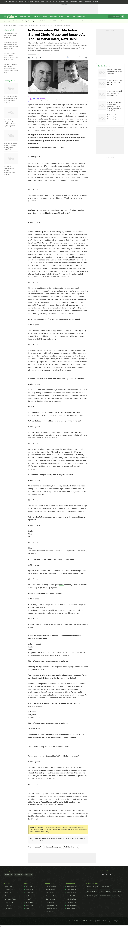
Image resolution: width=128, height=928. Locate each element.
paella (61, 585)
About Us (16, 921)
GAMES (81, 1)
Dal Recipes (50, 902)
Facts (84, 21)
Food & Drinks (55, 21)
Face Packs (29, 902)
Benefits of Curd (72, 896)
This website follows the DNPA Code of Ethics (81, 921)
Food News (16, 21)
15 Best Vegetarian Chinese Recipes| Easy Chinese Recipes (114, 117)
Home (5, 25)
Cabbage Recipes (51, 905)
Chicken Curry (105, 887)
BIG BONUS (88, 1)
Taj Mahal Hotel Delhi (71, 847)
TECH (66, 1)
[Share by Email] (82, 57)
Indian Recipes (92, 883)
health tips (50, 838)
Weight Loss (8, 874)
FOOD (42, 1)
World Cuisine (44, 21)
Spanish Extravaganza (53, 847)
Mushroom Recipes (52, 896)
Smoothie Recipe (72, 905)
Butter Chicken (117, 891)
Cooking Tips (18, 874)
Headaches (8, 908)
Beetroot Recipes (51, 908)
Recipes (44, 16)
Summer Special (71, 883)
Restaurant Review (74, 21)
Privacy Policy (7, 921)
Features (36, 16)
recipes (59, 838)
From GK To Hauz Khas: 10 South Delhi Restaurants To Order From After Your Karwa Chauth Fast (114, 106)
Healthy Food (9, 902)
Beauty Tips (29, 905)
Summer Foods (71, 889)
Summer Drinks (71, 893)
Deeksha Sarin (32, 54)
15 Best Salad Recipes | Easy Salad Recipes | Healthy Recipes (114, 93)
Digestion (8, 905)
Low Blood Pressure (11, 899)
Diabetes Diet (9, 889)
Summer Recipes (72, 886)
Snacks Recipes (51, 912)
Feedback (25, 921)
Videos (61, 16)
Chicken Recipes (92, 887)
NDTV (5, 1)
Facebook (73, 838)
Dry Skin (28, 896)
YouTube (43, 841)
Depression (8, 896)
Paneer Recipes (51, 893)
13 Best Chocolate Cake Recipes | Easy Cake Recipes (114, 82)
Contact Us (40, 921)
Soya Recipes (50, 899)
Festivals (64, 21)
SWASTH (61, 1)
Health (68, 16)
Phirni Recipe (71, 908)
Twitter (34, 841)
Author (32, 921)
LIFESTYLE (48, 1)
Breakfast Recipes (105, 896)
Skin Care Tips (71, 899)
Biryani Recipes (105, 891)
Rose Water (29, 889)
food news (42, 838)
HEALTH (55, 1)
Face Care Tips (71, 902)
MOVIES (37, 1)
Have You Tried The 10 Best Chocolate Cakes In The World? (114, 71)
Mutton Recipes (92, 891)
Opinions (35, 21)
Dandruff (28, 899)
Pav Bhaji (117, 896)
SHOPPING (95, 1)
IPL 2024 (30, 1)
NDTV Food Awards (79, 16)
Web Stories (53, 16)
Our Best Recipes (104, 66)
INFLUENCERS (73, 1)
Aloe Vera (29, 886)
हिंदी (25, 1)
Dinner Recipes (51, 886)
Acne (27, 908)
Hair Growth (29, 893)
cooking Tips (26, 21)
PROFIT (21, 1)
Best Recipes (92, 21)
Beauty (27, 883)
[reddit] (40, 57)
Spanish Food (38, 847)
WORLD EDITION (13, 1)
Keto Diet (8, 893)
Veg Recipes (49, 883)
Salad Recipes (50, 889)
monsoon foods (25, 16)
